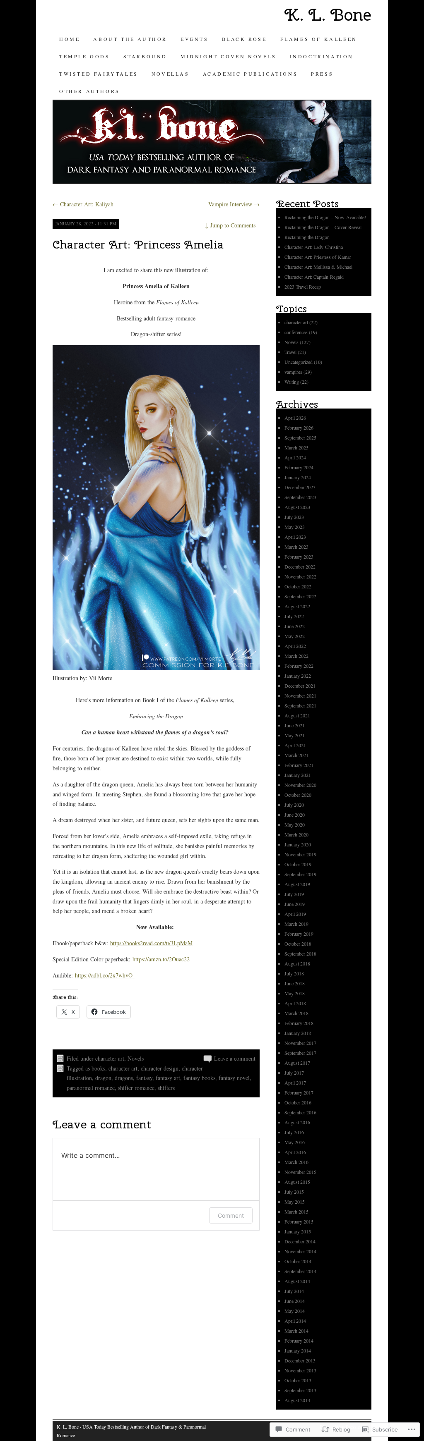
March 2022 (296, 655)
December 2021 (300, 685)
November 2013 (300, 1370)
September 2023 (300, 497)
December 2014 (300, 1241)
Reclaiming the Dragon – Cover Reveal (322, 227)
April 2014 (295, 1320)
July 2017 (294, 1072)
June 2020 (294, 814)
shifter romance (136, 1088)
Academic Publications (250, 73)
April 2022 (295, 646)
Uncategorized (298, 361)
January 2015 (297, 1231)
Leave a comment (234, 1058)
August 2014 (297, 1281)
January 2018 (297, 1033)
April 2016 (295, 1152)
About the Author (130, 39)
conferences (296, 332)
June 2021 (294, 725)
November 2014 (300, 1251)
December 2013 (300, 1360)
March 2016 (296, 1162)
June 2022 (294, 626)
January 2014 (297, 1350)
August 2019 (297, 884)
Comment (231, 1215)
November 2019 (300, 854)
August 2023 (297, 507)
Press (322, 73)
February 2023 (298, 556)
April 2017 (295, 1082)
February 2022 (298, 665)
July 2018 (294, 973)
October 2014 (297, 1261)
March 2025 (296, 447)
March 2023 (296, 546)
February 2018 (298, 1023)
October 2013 (297, 1380)
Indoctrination (322, 56)
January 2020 (297, 844)
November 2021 (300, 695)
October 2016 (297, 1102)
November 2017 (300, 1043)
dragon (103, 1078)
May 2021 (294, 735)
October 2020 (297, 794)
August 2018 (297, 963)
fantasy (144, 1078)
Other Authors (89, 91)
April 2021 (295, 745)
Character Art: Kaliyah (83, 204)
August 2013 (297, 1400)
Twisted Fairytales (98, 73)
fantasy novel (234, 1078)
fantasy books (199, 1078)
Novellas (171, 73)
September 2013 (300, 1390)
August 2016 (297, 1122)
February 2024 (298, 467)
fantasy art (168, 1078)
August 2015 (297, 1181)
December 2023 (300, 487)
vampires (293, 371)
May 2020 (294, 824)
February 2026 (298, 427)
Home (69, 39)
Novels (136, 1058)
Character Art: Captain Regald (314, 276)
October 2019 (297, 864)
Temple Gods (84, 56)
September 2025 (300, 437)
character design (159, 1068)
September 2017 (300, 1052)
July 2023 (294, 517)
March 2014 (296, 1330)
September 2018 (300, 953)
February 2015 (298, 1221)
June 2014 (294, 1301)
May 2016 (294, 1142)
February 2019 (298, 933)
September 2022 (300, 596)
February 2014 (298, 1340)
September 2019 (300, 874)
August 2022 (297, 606)
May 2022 (294, 636)
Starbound (145, 56)
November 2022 (300, 576)
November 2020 (300, 784)
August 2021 (297, 715)
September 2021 (300, 705)
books (98, 1068)
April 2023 (295, 536)
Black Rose (244, 39)
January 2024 (297, 477)
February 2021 (298, 765)
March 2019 (296, 923)
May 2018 (294, 993)
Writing (291, 381)
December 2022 (300, 566)
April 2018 (295, 1003)
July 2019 (294, 894)
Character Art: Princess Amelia (138, 244)
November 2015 (300, 1172)
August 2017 (297, 1062)
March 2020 (296, 834)
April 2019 (295, 913)
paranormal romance (91, 1088)
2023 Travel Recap (303, 286)
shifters (166, 1088)
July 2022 (294, 616)
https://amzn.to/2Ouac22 (161, 959)
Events (195, 39)
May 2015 (294, 1201)
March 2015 (296, 1211)
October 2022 (297, 586)
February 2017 (298, 1092)
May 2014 (294, 1310)
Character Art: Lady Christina (313, 247)
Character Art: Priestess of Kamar (317, 256)
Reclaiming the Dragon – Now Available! (325, 217)
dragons (124, 1078)
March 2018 (296, 1013)
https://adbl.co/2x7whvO (105, 975)
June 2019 (294, 904)
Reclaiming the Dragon (307, 237)
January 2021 (297, 775)
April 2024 (295, 457)
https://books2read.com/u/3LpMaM (151, 943)
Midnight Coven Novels (229, 56)
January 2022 (297, 675)
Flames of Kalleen (318, 39)
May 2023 (294, 526)
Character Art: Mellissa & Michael (318, 266)
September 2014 (300, 1271)
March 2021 (296, 755)
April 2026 (295, 417)
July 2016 (294, 1132)
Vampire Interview (234, 204)
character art (109, 1058)
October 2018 (297, 943)
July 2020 (294, 804)
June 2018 (294, 983)
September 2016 (300, 1112)
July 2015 (294, 1191)
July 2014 (294, 1291)
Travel (290, 352)
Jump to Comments (230, 225)
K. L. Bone (327, 15)
